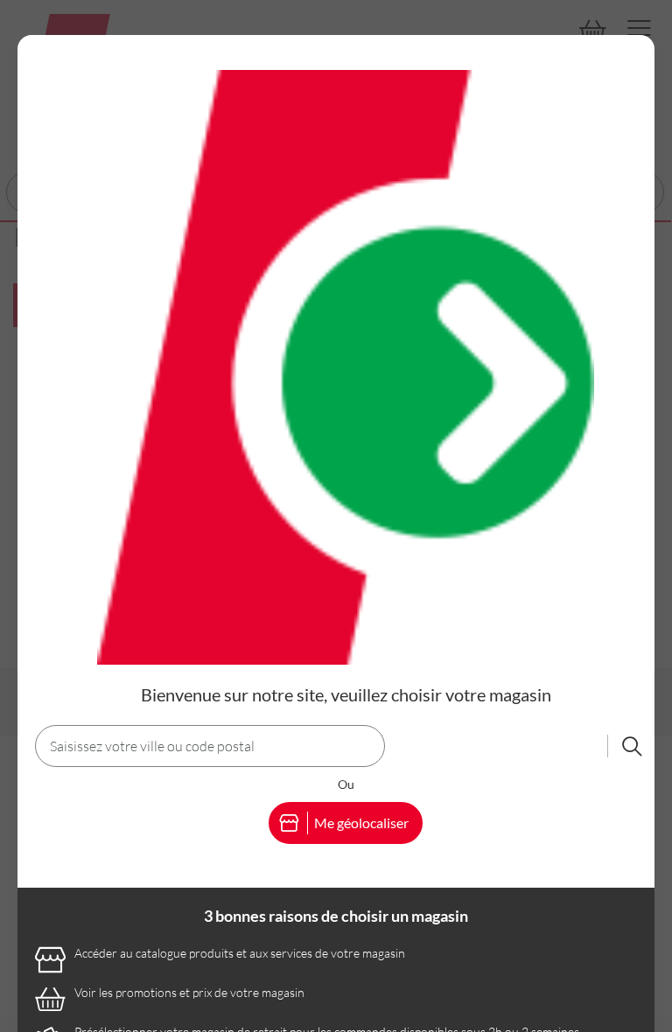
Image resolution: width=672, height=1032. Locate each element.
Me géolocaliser (361, 822)
